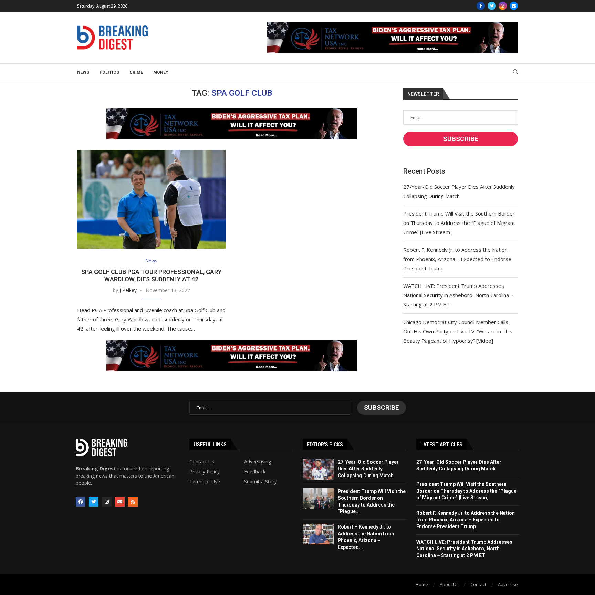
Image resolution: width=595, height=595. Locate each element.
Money (160, 72)
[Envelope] (120, 502)
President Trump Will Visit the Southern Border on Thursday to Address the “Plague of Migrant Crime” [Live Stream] (459, 223)
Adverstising (257, 461)
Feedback (254, 471)
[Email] (514, 6)
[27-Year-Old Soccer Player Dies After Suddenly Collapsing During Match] (318, 469)
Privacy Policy (204, 471)
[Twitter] (492, 6)
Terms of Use (204, 481)
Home (422, 584)
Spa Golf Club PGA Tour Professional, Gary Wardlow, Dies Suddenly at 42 (151, 275)
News (83, 72)
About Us (449, 584)
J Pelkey (128, 290)
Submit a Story (260, 481)
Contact (478, 584)
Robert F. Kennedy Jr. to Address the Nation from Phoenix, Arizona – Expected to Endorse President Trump (457, 259)
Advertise (508, 584)
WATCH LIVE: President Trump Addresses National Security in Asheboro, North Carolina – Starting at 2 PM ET (458, 295)
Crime (136, 72)
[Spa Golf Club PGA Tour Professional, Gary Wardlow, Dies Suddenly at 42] (151, 199)
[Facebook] (481, 6)
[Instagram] (503, 6)
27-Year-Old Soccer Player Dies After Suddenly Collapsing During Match (368, 468)
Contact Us (201, 461)
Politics (109, 72)
